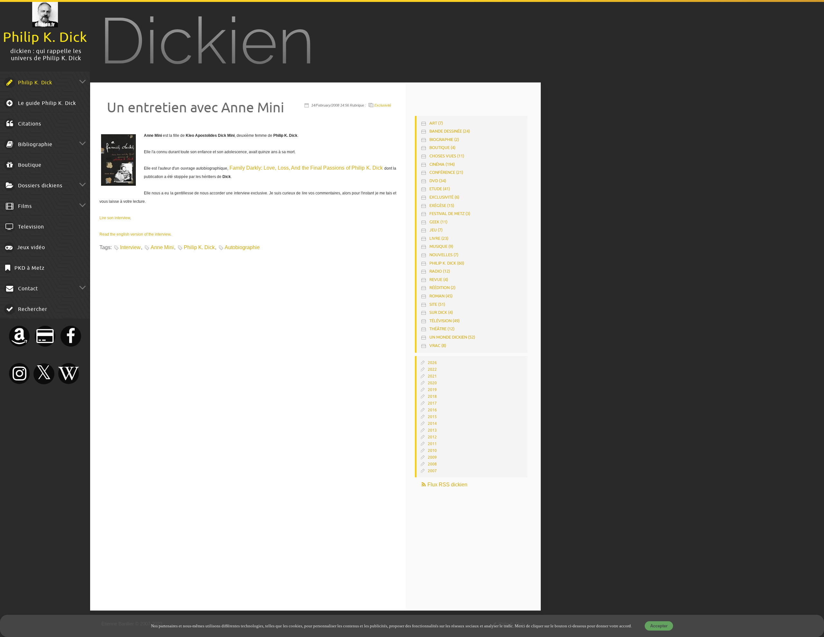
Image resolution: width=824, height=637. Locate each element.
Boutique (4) (442, 147)
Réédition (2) (442, 287)
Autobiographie (242, 247)
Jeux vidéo (30, 247)
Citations (28, 124)
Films (24, 206)
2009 (432, 457)
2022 (432, 369)
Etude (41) (439, 189)
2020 (432, 383)
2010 (432, 450)
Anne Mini (162, 247)
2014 (432, 423)
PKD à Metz (29, 268)
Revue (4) (438, 279)
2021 (432, 376)
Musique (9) (441, 246)
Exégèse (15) (441, 205)
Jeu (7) (436, 230)
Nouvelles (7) (443, 255)
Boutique (29, 165)
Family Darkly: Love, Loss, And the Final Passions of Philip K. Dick (306, 168)
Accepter (659, 625)
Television (30, 227)
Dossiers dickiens (39, 186)
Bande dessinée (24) (449, 131)
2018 (432, 396)
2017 (432, 403)
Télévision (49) (444, 320)
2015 (432, 416)
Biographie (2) (444, 139)
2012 (432, 437)
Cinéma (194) (442, 164)
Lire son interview (114, 218)
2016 (432, 410)
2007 (432, 470)
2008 (432, 464)
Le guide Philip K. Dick (46, 103)
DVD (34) (437, 180)
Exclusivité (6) (444, 197)
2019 (432, 389)
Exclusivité (382, 105)
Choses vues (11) (446, 156)
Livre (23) (438, 238)
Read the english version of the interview (134, 234)
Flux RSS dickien (446, 484)
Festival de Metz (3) (449, 213)
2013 (432, 430)
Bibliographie (34, 144)
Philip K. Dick (34, 83)
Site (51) (437, 304)
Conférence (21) (446, 172)
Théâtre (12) (441, 329)
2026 (432, 362)
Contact (27, 289)
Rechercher (31, 309)
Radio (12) (439, 271)
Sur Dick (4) (441, 312)
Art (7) (436, 123)
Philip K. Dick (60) (446, 263)
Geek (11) (438, 222)
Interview (130, 247)
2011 (432, 443)
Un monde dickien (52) (452, 337)
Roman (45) (441, 296)
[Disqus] (247, 341)
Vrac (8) (437, 345)
